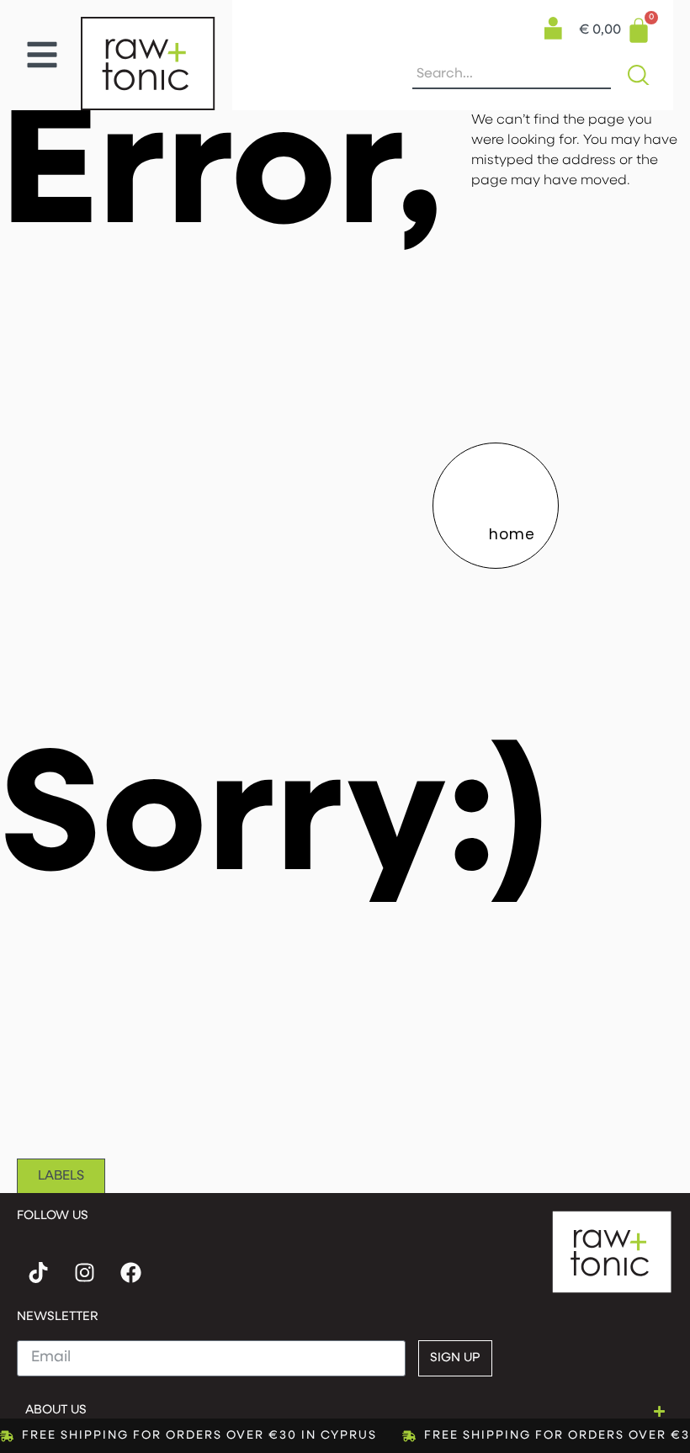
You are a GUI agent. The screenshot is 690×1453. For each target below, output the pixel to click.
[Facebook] (130, 1273)
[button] (42, 54)
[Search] (642, 75)
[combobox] (512, 75)
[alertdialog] (345, 1436)
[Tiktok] (38, 1273)
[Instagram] (84, 1273)
